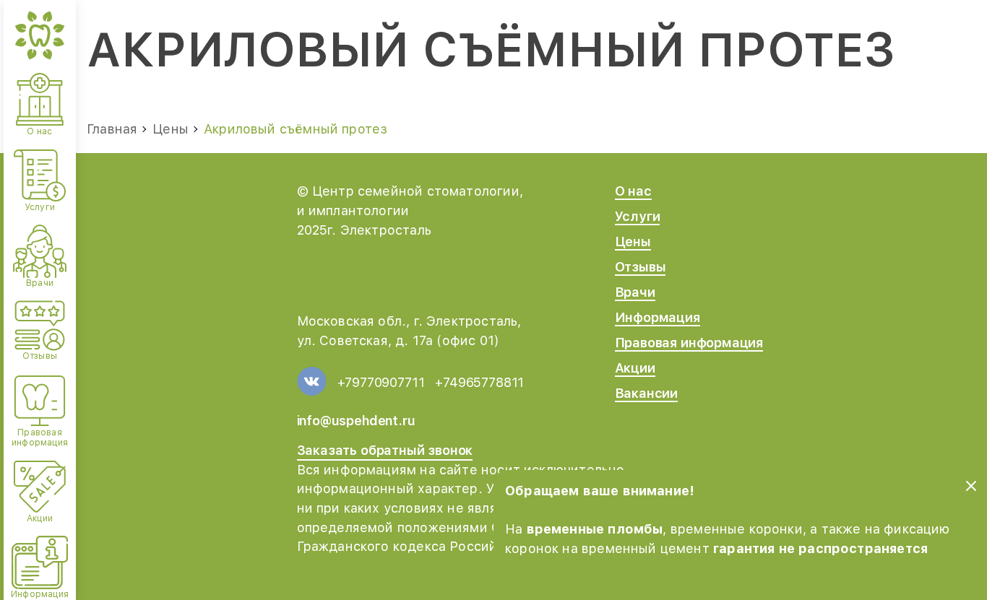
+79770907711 (381, 382)
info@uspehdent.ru (356, 420)
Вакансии (646, 393)
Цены (633, 241)
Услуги (637, 216)
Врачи (635, 292)
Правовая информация (689, 342)
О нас (633, 191)
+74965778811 (479, 382)
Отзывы (640, 266)
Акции (635, 367)
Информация (657, 317)
